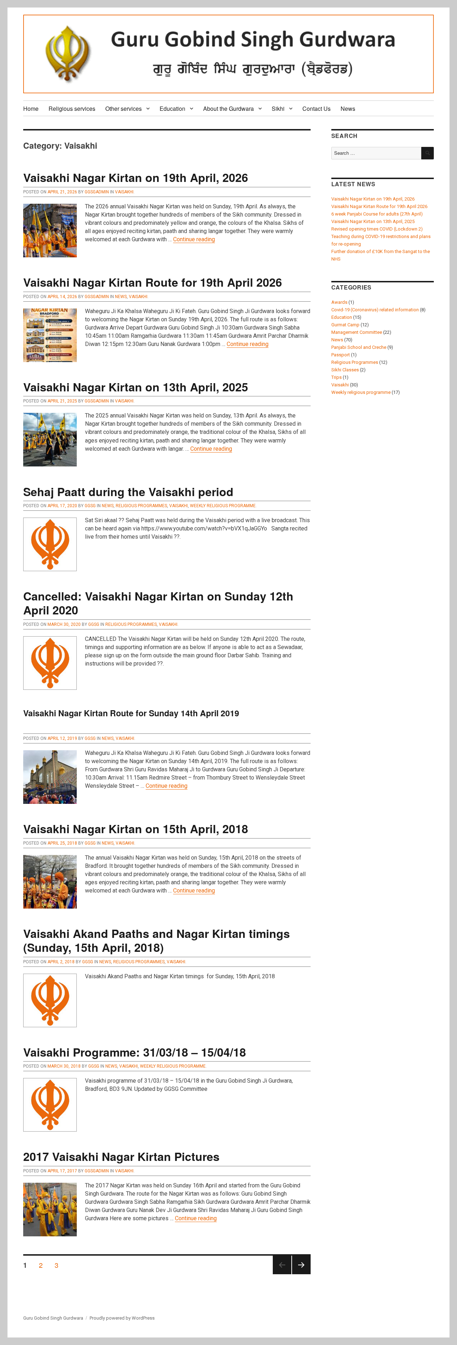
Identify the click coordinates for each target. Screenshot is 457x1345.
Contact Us (316, 108)
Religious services (72, 108)
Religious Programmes (141, 505)
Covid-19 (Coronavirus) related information (375, 309)
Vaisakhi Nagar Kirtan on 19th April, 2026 (135, 177)
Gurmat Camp (345, 324)
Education (172, 108)
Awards (339, 302)
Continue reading (194, 239)
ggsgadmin (97, 191)
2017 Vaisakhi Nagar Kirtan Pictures (121, 1156)
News (348, 108)
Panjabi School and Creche (358, 347)
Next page (301, 1273)
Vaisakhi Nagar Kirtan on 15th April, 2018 (135, 828)
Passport (340, 354)
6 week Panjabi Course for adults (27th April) (377, 214)
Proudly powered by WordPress (122, 1318)
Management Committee (356, 332)
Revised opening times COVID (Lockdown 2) (377, 229)
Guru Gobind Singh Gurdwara (53, 1318)
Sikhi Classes (345, 369)
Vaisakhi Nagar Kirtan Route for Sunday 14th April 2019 (131, 713)
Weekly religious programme (223, 505)
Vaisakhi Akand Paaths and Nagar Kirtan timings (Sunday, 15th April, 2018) (156, 940)
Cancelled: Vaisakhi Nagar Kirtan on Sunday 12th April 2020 (158, 603)
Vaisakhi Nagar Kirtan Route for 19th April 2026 (152, 282)
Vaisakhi (124, 191)
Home (31, 108)
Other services (123, 108)
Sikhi (278, 108)
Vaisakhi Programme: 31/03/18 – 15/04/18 (134, 1052)
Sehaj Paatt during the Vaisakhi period (128, 491)
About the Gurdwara (228, 108)
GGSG (90, 505)
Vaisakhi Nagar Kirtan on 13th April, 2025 (135, 387)
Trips (336, 377)
